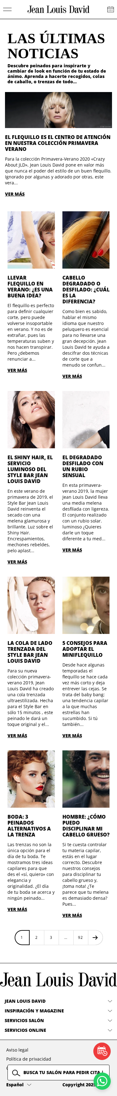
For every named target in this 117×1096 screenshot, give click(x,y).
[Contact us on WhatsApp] (102, 1081)
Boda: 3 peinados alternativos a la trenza (29, 825)
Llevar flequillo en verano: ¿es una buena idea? (30, 286)
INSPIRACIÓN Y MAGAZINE (34, 1011)
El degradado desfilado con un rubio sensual (82, 466)
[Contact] (110, 9)
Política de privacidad (28, 1059)
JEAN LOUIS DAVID (25, 1001)
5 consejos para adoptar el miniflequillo (84, 649)
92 (80, 937)
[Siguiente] (95, 937)
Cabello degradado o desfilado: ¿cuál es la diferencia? (86, 289)
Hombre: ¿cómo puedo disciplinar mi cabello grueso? (86, 825)
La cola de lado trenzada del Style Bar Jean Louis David (29, 652)
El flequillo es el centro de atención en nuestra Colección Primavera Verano (57, 143)
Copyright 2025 (79, 1085)
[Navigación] (7, 9)
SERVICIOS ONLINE (25, 1030)
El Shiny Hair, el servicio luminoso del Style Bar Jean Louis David (30, 469)
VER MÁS (15, 194)
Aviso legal (17, 1050)
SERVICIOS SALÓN (24, 1020)
